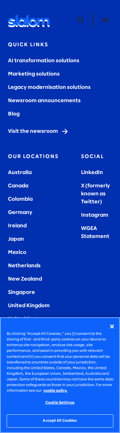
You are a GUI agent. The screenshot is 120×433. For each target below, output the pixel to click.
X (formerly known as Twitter (95, 193)
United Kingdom (29, 305)
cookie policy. (55, 390)
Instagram (94, 215)
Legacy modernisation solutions (49, 87)
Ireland (17, 225)
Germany (20, 212)
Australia (20, 172)
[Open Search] (80, 20)
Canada (18, 185)
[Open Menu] (105, 20)
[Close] (112, 326)
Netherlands (24, 265)
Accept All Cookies (60, 420)
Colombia (20, 199)
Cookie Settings (60, 402)
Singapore (21, 292)
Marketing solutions (34, 74)
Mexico (17, 252)
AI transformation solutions (43, 60)
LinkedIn (92, 172)
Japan (16, 239)
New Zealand (25, 279)
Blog (14, 113)
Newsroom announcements (44, 100)
